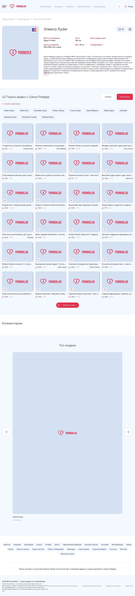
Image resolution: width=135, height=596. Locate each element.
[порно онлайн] (18, 6)
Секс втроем (83, 549)
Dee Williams (92, 110)
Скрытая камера (99, 549)
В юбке (48, 545)
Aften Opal (9, 110)
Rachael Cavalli (29, 117)
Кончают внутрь (91, 545)
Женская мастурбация (72, 545)
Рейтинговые (83, 6)
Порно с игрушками (55, 549)
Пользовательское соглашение (63, 586)
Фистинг (123, 549)
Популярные (99, 6)
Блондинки (28, 545)
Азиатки (7, 545)
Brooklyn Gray (40, 110)
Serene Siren (47, 117)
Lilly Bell (123, 110)
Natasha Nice (10, 117)
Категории (45, 6)
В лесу (39, 545)
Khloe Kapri (109, 110)
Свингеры (71, 549)
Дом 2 (57, 545)
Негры (128, 545)
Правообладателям (91, 586)
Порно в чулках (23, 549)
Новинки (70, 6)
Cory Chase (75, 110)
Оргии (10, 549)
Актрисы (58, 6)
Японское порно (67, 554)
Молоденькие (117, 545)
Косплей (104, 545)
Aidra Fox (24, 110)
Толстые (113, 549)
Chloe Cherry (58, 110)
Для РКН (129, 586)
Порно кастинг (38, 549)
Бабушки (17, 545)
